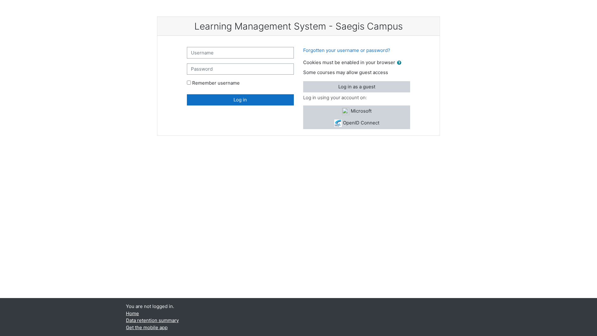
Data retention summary (152, 320)
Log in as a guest (356, 87)
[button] (400, 63)
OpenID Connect (360, 123)
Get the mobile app (147, 327)
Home (132, 313)
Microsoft (360, 111)
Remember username (216, 83)
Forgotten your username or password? (346, 50)
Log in (240, 100)
